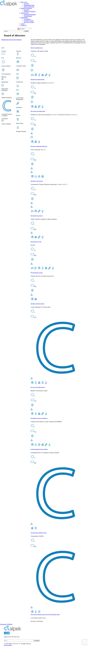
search (5, 31)
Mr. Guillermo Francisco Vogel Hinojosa (39, 418)
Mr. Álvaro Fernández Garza (37, 47)
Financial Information (30, 14)
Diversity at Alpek (29, 22)
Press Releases (28, 16)
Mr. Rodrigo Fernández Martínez (37, 79)
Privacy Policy (8, 645)
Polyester (26, 10)
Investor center (25, 13)
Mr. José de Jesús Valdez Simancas (38, 387)
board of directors (17, 39)
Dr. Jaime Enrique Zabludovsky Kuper (39, 532)
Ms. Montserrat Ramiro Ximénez (37, 303)
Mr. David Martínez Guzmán (37, 272)
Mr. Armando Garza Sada (36, 241)
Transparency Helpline (6, 624)
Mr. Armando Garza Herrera (37, 215)
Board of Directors (29, 6)
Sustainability (24, 17)
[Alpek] (8, 6)
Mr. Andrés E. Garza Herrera (37, 181)
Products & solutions (26, 8)
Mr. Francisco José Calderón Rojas (38, 111)
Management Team (29, 5)
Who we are (24, 2)
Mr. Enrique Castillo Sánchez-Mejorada (39, 146)
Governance (27, 19)
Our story (26, 3)
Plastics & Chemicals (29, 11)
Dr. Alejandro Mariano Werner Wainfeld (39, 449)
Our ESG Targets (28, 20)
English (22, 28)
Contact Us (24, 25)
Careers (23, 23)
